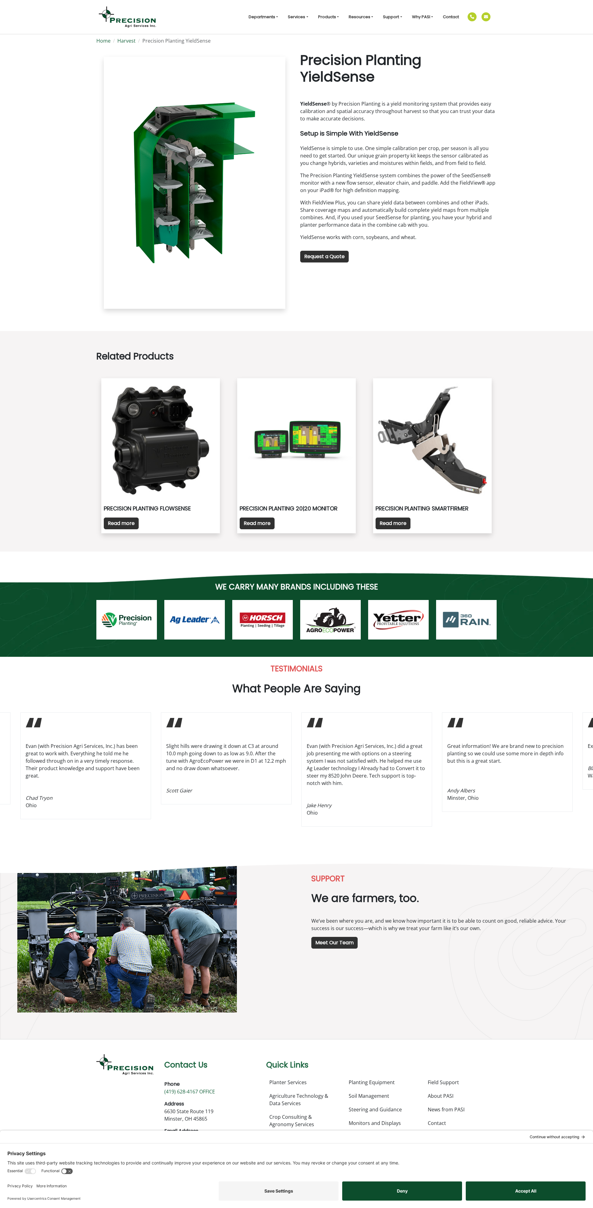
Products (327, 17)
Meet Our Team (334, 942)
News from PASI (446, 1109)
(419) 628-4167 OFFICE (189, 1091)
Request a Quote (324, 256)
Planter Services (288, 1082)
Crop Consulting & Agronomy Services (291, 1121)
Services (296, 17)
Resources (359, 17)
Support (391, 17)
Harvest (126, 40)
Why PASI (421, 17)
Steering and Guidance (375, 1109)
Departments (262, 17)
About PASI (440, 1096)
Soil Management (369, 1096)
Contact (451, 17)
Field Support (443, 1082)
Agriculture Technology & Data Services (298, 1100)
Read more (121, 523)
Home (103, 40)
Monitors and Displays (375, 1123)
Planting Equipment (372, 1082)
